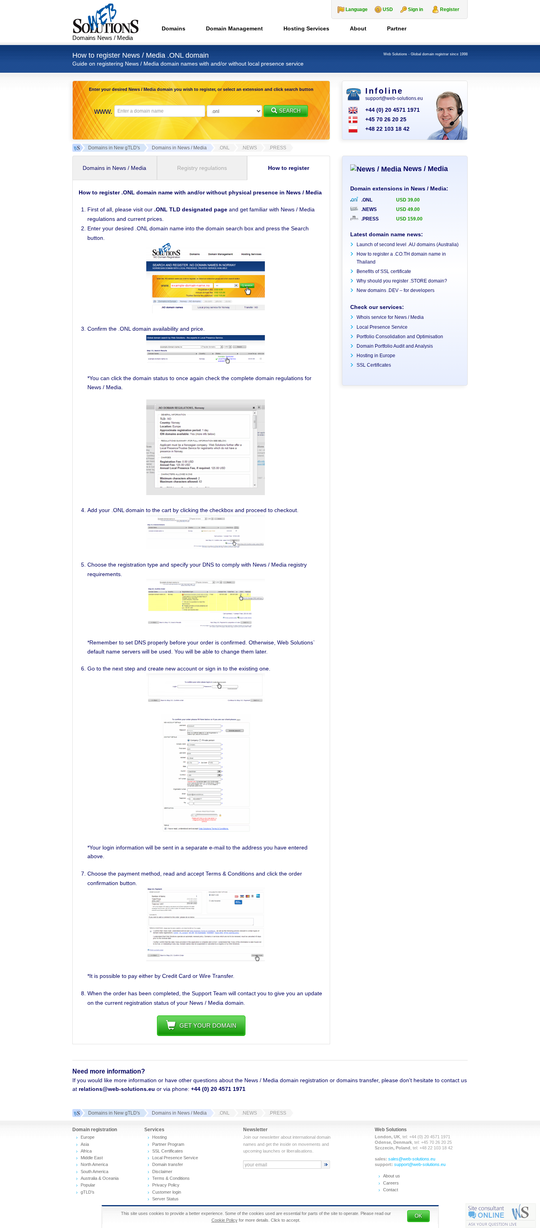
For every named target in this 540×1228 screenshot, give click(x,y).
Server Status (165, 1198)
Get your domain (207, 1025)
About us (391, 1175)
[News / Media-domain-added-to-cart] (205, 547)
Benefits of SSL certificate (384, 271)
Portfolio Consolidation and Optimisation (400, 336)
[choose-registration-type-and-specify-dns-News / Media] (205, 626)
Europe (87, 1137)
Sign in (415, 9)
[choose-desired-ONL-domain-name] (205, 311)
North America (94, 1164)
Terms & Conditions (171, 1178)
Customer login (166, 1192)
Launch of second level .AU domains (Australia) (408, 244)
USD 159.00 (409, 219)
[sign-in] (205, 702)
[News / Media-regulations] (205, 493)
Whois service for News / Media (390, 317)
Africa (86, 1151)
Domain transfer (167, 1164)
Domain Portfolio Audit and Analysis (395, 346)
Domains (173, 28)
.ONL (366, 200)
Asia (85, 1144)
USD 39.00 (408, 200)
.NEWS (368, 209)
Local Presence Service (382, 327)
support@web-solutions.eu (394, 98)
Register (449, 9)
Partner (396, 28)
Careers (391, 1183)
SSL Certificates (374, 365)
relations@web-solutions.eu (117, 1089)
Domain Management (234, 28)
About (358, 28)
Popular (88, 1185)
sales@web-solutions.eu (411, 1158)
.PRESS (369, 219)
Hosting (159, 1137)
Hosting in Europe (376, 355)
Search (289, 111)
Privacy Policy (165, 1185)
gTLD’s (87, 1192)
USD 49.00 (408, 209)
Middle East (92, 1157)
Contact (390, 1189)
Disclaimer (162, 1171)
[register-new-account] (205, 830)
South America (94, 1171)
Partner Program (168, 1144)
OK (418, 1216)
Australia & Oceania (100, 1178)
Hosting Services (306, 28)
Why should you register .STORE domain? (402, 281)
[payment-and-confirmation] (205, 959)
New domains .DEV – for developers (395, 290)
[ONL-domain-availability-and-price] (205, 361)
